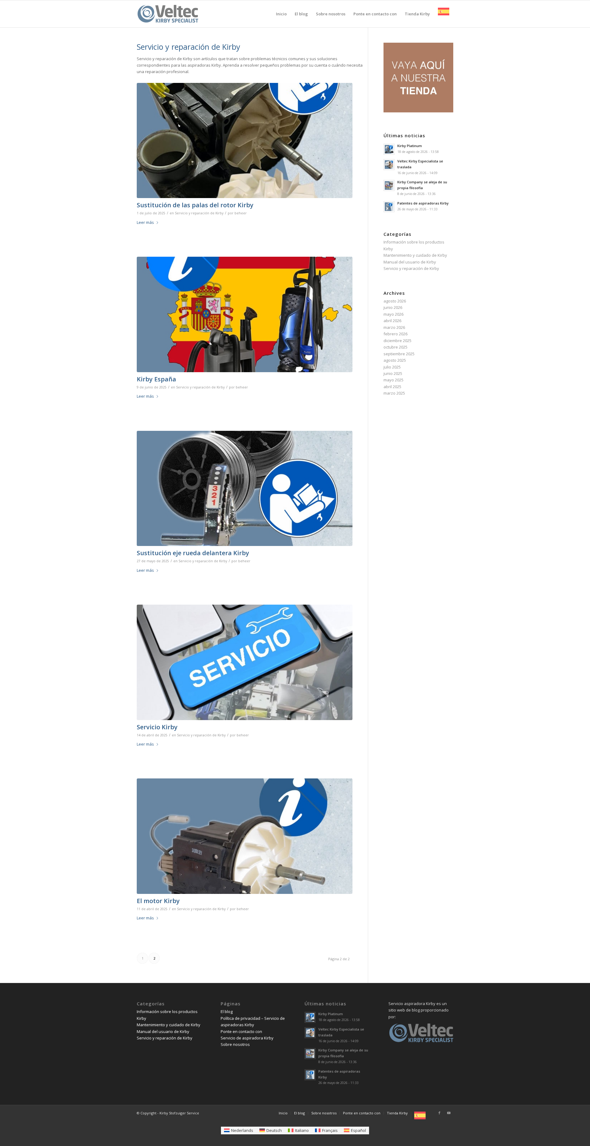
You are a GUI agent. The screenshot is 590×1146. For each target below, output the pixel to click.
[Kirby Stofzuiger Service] (167, 18)
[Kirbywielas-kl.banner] (244, 488)
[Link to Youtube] (448, 1112)
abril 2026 (392, 320)
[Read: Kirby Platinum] (389, 149)
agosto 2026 (395, 301)
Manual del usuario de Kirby (410, 262)
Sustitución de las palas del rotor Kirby (195, 205)
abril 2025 (392, 386)
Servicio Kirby (157, 727)
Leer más (145, 222)
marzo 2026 (394, 327)
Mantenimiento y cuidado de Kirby (415, 255)
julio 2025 (392, 367)
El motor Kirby (158, 901)
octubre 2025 (395, 347)
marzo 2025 (394, 393)
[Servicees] (244, 662)
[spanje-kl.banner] (244, 314)
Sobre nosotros (235, 1044)
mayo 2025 (393, 380)
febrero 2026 (395, 334)
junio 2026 (393, 307)
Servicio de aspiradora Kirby (247, 1038)
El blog (227, 1011)
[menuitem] (281, 13)
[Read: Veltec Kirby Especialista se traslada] (389, 164)
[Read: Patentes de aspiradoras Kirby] (389, 206)
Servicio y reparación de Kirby (199, 213)
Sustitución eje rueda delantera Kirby (193, 553)
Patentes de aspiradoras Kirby (423, 203)
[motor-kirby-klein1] (244, 836)
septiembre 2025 (399, 354)
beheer (240, 213)
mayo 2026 (393, 314)
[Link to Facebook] (439, 1112)
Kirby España (156, 379)
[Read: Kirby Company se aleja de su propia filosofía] (389, 185)
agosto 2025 (395, 360)
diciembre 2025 (397, 340)
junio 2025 (393, 373)
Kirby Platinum (409, 145)
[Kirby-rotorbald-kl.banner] (244, 140)
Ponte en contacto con (241, 1031)
